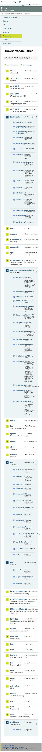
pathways (19, 514)
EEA (11, 2)
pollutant (19, 583)
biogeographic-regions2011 (20, 132)
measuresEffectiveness (20, 494)
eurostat (13, 420)
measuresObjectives (20, 508)
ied (11, 562)
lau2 (12, 650)
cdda (12, 228)
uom (12, 707)
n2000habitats (20, 181)
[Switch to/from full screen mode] (29, 5)
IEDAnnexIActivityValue (20, 344)
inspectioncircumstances (20, 577)
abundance (19, 122)
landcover (14, 636)
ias (11, 462)
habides (13, 455)
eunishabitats (20, 149)
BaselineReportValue (20, 291)
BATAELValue (20, 297)
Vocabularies (7, 36)
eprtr (12, 253)
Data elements (7, 28)
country (18, 729)
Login (25, 4)
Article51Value (20, 278)
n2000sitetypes (20, 193)
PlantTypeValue (20, 385)
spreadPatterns (20, 549)
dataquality (19, 137)
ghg (11, 447)
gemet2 (13, 441)
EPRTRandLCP (16, 260)
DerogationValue (20, 323)
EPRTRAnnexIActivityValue (20, 332)
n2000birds (19, 170)
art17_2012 (14, 101)
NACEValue (20, 361)
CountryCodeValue (20, 315)
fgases (13, 434)
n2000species (20, 200)
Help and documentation (10, 17)
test (11, 701)
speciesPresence (20, 542)
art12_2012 (14, 78)
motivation (19, 154)
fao (11, 426)
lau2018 (13, 655)
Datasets (5, 21)
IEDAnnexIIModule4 (17, 609)
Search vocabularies (12, 65)
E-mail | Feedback (8, 745)
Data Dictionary (18, 13)
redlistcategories (20, 215)
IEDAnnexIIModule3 (17, 599)
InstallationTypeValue (20, 356)
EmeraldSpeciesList (20, 143)
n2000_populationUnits (20, 162)
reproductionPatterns (20, 527)
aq (11, 71)
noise (12, 678)
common (13, 234)
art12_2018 (14, 86)
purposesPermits (20, 520)
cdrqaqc (19, 476)
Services (5, 39)
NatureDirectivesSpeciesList (20, 210)
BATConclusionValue (20, 301)
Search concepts (27, 65)
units (17, 554)
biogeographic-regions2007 (20, 127)
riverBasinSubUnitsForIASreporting (20, 534)
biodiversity (15, 117)
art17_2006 (14, 94)
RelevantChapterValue (20, 402)
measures (19, 488)
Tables (5, 25)
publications (15, 686)
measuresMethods (20, 501)
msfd (12, 670)
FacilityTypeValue (20, 339)
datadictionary (16, 239)
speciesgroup (20, 222)
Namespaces (7, 43)
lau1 (12, 644)
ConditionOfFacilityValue (20, 306)
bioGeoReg (20, 470)
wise (12, 714)
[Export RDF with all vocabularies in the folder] (36, 117)
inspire (13, 629)
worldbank (14, 722)
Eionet (11, 13)
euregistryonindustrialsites (17, 270)
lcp (11, 663)
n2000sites (19, 188)
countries (19, 484)
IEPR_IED (14, 619)
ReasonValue (20, 390)
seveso (13, 694)
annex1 (18, 570)
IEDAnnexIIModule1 (17, 592)
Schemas (6, 32)
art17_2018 (14, 109)
